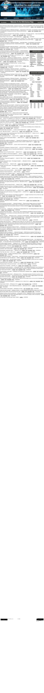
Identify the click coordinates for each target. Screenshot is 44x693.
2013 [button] (34, 104)
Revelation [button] (39, 96)
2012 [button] (34, 103)
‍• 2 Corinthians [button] (32, 92)
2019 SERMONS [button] (40, 22)
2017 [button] (38, 103)
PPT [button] (35, 26)
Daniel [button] (38, 79)
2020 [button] (38, 106)
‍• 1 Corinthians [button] (32, 91)
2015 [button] (34, 106)
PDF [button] (43, 26)
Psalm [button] (38, 77)
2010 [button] (31, 106)
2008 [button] (31, 104)
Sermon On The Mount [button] (33, 59)
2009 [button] (31, 105)
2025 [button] (41, 106)
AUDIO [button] (32, 26)
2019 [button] (38, 105)
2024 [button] (41, 105)
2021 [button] (38, 107)
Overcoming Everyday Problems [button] (40, 62)
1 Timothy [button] (39, 87)
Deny (4, 619)
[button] (15, 248)
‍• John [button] (31, 87)
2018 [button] (38, 104)
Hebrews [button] (38, 91)
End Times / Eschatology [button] (40, 65)
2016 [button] (34, 107)
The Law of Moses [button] (39, 58)
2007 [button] (31, 103)
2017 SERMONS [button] (3, 22)
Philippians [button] (32, 96)
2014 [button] (34, 105)
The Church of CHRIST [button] (33, 53)
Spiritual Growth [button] (39, 53)
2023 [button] (41, 104)
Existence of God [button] (39, 59)
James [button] (38, 92)
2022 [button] (41, 103)
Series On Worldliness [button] (40, 57)
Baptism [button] (31, 57)
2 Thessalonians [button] (40, 86)
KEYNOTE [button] (39, 26)
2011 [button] (31, 107)
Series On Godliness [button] (33, 58)
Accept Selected (40, 619)
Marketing (40, 620)
